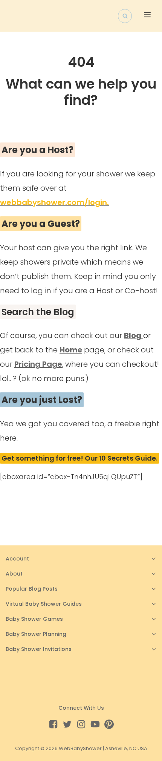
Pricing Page (38, 364)
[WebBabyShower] (13, 16)
